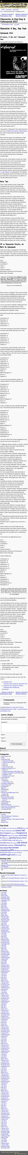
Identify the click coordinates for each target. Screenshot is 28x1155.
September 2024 (5, 910)
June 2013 (4, 1069)
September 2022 (5, 932)
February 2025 (5, 909)
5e (1, 828)
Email (3, 738)
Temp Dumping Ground (7, 807)
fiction (7, 838)
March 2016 (4, 1025)
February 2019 (5, 981)
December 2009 (5, 1131)
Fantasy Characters (7, 762)
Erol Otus (3, 838)
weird (13, 855)
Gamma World (21, 838)
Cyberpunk (15, 683)
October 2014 (4, 1049)
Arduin (4, 794)
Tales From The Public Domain (9, 806)
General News (4, 785)
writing (19, 855)
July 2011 (3, 1102)
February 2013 (5, 1074)
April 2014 (4, 1057)
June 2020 (4, 960)
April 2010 (4, 1125)
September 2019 (5, 971)
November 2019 (5, 968)
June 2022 (4, 935)
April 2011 (4, 1107)
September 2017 (5, 1001)
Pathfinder (3, 845)
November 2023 (5, 920)
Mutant (8, 843)
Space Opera (7, 852)
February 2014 (5, 1060)
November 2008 (5, 1148)
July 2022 (3, 933)
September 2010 (5, 1117)
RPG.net (3, 868)
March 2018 (4, 994)
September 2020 (5, 957)
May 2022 (3, 936)
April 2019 (4, 978)
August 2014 (4, 1052)
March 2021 (4, 950)
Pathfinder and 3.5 (7, 776)
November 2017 (5, 998)
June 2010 (4, 1122)
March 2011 (4, 1108)
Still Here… (4, 814)
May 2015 (3, 1040)
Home (3, 9)
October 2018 (4, 986)
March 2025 (4, 907)
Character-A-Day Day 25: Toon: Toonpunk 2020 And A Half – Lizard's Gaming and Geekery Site (13, 709)
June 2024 (4, 912)
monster (3, 843)
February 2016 (5, 1027)
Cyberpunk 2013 (23, 683)
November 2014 (5, 1048)
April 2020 (4, 963)
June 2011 (4, 1104)
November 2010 (5, 1114)
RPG (11, 687)
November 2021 (5, 942)
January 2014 (5, 1062)
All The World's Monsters (11, 828)
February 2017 (5, 1010)
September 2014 (5, 1051)
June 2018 (4, 992)
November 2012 (5, 1078)
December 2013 (5, 1063)
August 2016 (4, 1019)
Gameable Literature (6, 783)
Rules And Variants (6, 797)
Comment (4, 722)
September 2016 (5, 1018)
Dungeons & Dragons (6, 768)
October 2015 (4, 1033)
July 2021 (3, 945)
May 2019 (3, 977)
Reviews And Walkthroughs (8, 792)
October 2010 (4, 1116)
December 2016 (5, 1013)
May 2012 (3, 1087)
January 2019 (5, 983)
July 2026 (3, 892)
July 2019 (3, 974)
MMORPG (21, 840)
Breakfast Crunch (6, 798)
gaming (15, 685)
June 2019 (4, 975)
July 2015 (3, 1037)
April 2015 (4, 1042)
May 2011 (3, 1105)
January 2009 (5, 1145)
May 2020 (3, 962)
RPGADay (3, 795)
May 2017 (3, 1006)
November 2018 (5, 985)
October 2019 (4, 969)
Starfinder (3, 803)
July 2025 (3, 901)
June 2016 (4, 1021)
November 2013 (5, 1065)
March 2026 (4, 895)
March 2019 (4, 980)
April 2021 (4, 948)
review (16, 847)
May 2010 (3, 1123)
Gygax (1, 840)
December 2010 (5, 1113)
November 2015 (5, 1031)
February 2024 (5, 917)
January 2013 (5, 1075)
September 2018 (5, 987)
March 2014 (4, 1059)
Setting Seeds (4, 801)
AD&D (4, 770)
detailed (15, 131)
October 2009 (4, 1134)
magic (10, 840)
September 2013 (5, 1066)
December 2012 (5, 1077)
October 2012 (4, 1080)
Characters (8, 9)
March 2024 (4, 915)
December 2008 (5, 1146)
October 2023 (4, 921)
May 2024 (3, 913)
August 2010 (4, 1119)
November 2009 (5, 1133)
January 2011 (5, 1111)
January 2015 (5, 1046)
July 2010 (3, 1120)
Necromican (14, 843)
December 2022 (5, 929)
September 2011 (5, 1099)
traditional (9, 131)
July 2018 (3, 991)
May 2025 (3, 904)
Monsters (3, 789)
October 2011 (4, 1098)
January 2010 (5, 1129)
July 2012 (3, 1084)
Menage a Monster (6, 865)
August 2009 (4, 1137)
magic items (15, 840)
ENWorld (3, 860)
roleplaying (6, 687)
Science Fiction (6, 767)
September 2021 (5, 944)
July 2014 (3, 1054)
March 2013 (4, 1072)
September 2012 (5, 1081)
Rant (11, 848)
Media (2, 788)
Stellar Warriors (5, 804)
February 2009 (5, 1143)
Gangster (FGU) (5, 817)
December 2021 (5, 941)
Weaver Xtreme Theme (21, 1153)
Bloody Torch (4, 822)
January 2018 (5, 997)
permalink (6, 689)
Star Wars (19, 852)
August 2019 (4, 972)
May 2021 (3, 947)
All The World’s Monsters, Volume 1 (15, 884)
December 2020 (5, 953)
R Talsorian (20, 685)
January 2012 (5, 1093)
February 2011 (5, 1110)
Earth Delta (4, 777)
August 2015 (4, 1036)
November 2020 (5, 954)
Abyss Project (4, 756)
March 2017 (4, 1009)
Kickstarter (4, 786)
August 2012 (4, 1083)
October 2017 (4, 1000)
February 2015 (5, 1045)
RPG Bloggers (4, 866)
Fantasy (4, 780)
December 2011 (5, 1095)
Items (3, 800)
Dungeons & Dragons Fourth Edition (11, 773)
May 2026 (3, 894)
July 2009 (3, 1139)
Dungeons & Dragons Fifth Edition (11, 771)
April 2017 (4, 1007)
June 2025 (4, 903)
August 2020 (4, 959)
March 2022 (4, 938)
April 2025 (4, 906)
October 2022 (4, 930)
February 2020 (5, 965)
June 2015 (4, 1039)
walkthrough (16, 687)
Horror (4, 764)
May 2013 (3, 1071)
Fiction (3, 779)
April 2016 (4, 1024)
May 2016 (3, 1022)
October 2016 (4, 1016)
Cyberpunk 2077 (7, 685)
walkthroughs (23, 131)
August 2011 (4, 1101)
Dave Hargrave (5, 833)
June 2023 (4, 923)
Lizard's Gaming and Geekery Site (12, 1152)
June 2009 (4, 1140)
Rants (2, 791)
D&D (23, 830)
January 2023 (5, 927)
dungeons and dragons (13, 835)
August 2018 (4, 989)
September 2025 (5, 900)
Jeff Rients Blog (5, 862)
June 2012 (4, 1086)
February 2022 (5, 939)
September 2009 (5, 1136)
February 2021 (5, 951)
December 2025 (5, 897)
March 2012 (4, 1090)
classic (18, 830)
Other (3, 765)
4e (0, 828)
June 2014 (4, 1055)
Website (3, 741)
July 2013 (3, 1068)
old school (22, 842)
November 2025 (5, 898)
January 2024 (5, 918)
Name (3, 734)
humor (5, 840)
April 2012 (4, 1089)
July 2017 (3, 1004)
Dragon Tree (13, 833)
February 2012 (5, 1092)
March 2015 (4, 1043)
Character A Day (7, 682)
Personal (18, 845)
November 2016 (5, 1015)
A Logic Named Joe (6, 172)
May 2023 (3, 924)
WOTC (16, 855)
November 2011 (5, 1096)
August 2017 (4, 1003)
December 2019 (5, 966)
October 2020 (4, 956)
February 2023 (5, 926)
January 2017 (5, 1012)
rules (21, 850)
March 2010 (4, 1126)
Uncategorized (5, 809)
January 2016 (5, 1028)
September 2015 (5, 1034)
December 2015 (5, 1030)
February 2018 (5, 995)
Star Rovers (14, 852)
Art (2, 758)
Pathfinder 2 (5, 774)
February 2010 (5, 1128)
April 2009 (4, 1142)
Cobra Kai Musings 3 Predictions (9, 816)
